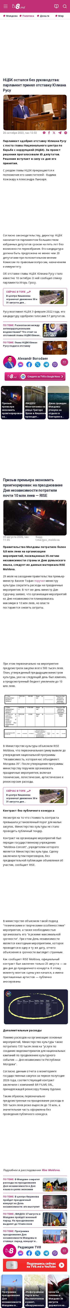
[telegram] (59, 133)
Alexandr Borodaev (33, 358)
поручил (40, 580)
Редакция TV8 (29, 1247)
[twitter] (54, 133)
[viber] (65, 133)
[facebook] (49, 133)
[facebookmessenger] (44, 133)
